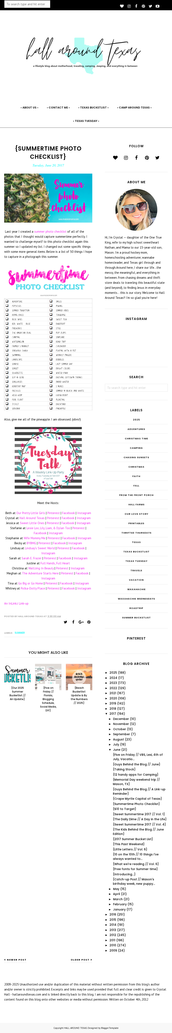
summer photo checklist (50, 231)
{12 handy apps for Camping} (135, 774)
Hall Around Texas (32, 518)
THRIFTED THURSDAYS (136, 532)
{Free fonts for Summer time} (135, 869)
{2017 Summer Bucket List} (133, 839)
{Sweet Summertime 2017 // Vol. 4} (139, 824)
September (121, 734)
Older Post (80, 959)
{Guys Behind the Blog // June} (136, 764)
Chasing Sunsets (136, 457)
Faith (136, 476)
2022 (113, 688)
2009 (113, 950)
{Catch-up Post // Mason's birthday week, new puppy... (134, 881)
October (119, 729)
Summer (20, 633)
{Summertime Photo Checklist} (136, 804)
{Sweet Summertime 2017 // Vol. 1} (139, 814)
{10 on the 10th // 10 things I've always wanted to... (136, 856)
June (116, 750)
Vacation (136, 580)
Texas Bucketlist (136, 551)
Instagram (84, 513)
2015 (112, 920)
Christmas (136, 466)
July (116, 744)
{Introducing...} (124, 874)
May (116, 889)
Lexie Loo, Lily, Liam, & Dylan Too (48, 528)
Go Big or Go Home (30, 583)
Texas (136, 542)
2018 (112, 709)
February (120, 904)
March (118, 899)
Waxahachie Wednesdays (136, 598)
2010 (112, 945)
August (118, 739)
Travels (136, 570)
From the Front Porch (136, 495)
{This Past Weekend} (129, 844)
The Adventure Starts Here (40, 573)
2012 (112, 935)
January (119, 909)
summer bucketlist (136, 617)
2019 (112, 703)
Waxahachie (136, 589)
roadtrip (136, 608)
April (116, 894)
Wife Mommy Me (34, 538)
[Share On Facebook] (73, 622)
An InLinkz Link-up (16, 603)
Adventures (136, 429)
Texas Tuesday (136, 561)
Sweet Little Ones (32, 523)
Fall (136, 485)
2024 (113, 678)
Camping (136, 448)
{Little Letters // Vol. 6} (130, 849)
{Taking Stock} (124, 769)
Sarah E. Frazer (32, 558)
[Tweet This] (65, 622)
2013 (112, 930)
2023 (113, 683)
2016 (112, 914)
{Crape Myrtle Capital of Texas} (137, 799)
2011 (112, 940)
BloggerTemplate (110, 1028)
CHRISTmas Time (136, 438)
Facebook (68, 513)
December (121, 719)
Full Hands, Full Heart (55, 563)
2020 (113, 698)
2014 (112, 925)
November (121, 724)
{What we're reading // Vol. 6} (136, 864)
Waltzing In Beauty (41, 568)
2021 (112, 693)
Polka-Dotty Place (33, 588)
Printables (136, 523)
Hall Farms (136, 504)
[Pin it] (88, 622)
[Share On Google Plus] (81, 622)
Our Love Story (136, 514)
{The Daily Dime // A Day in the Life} (140, 819)
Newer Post (17, 959)
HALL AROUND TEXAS (75, 1028)
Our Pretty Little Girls (30, 513)
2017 (112, 714)
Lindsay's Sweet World (40, 548)
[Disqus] (48, 784)
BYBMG (31, 543)
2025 (136, 419)
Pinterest (53, 513)
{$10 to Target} (124, 809)
